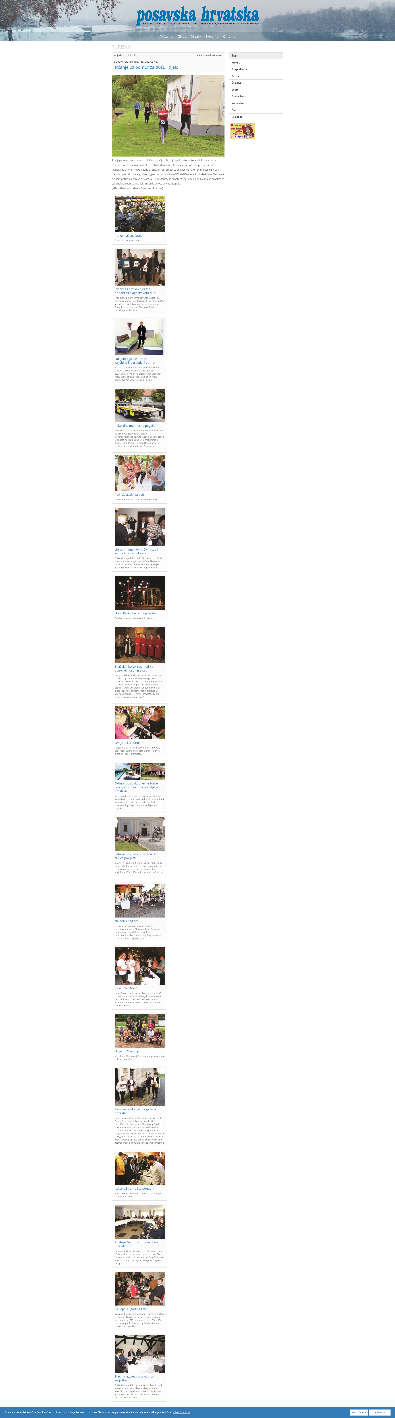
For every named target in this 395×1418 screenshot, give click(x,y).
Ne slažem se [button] (359, 1412)
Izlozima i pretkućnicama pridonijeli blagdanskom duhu (136, 291)
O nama (229, 36)
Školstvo (237, 83)
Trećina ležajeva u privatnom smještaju (135, 1378)
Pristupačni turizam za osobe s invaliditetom (136, 1244)
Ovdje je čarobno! (127, 743)
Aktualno (167, 36)
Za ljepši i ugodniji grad (131, 1309)
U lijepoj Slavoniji (127, 1051)
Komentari (238, 103)
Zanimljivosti (239, 96)
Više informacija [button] (181, 1412)
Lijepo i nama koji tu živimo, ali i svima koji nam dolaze (137, 551)
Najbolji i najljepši (127, 921)
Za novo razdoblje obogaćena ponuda (135, 1111)
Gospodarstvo (240, 69)
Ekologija (237, 117)
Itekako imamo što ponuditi (134, 1188)
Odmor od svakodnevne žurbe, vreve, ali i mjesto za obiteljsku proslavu (137, 787)
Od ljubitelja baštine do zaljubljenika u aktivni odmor (135, 361)
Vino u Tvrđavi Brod (128, 988)
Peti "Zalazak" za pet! (129, 494)
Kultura (236, 62)
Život (182, 36)
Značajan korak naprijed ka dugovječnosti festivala (134, 668)
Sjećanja (212, 36)
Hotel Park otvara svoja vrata (135, 613)
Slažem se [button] (379, 1412)
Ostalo (196, 36)
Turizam (236, 76)
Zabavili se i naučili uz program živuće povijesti (136, 856)
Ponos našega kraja (128, 235)
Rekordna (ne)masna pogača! (135, 426)
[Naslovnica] (197, 15)
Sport (235, 89)
